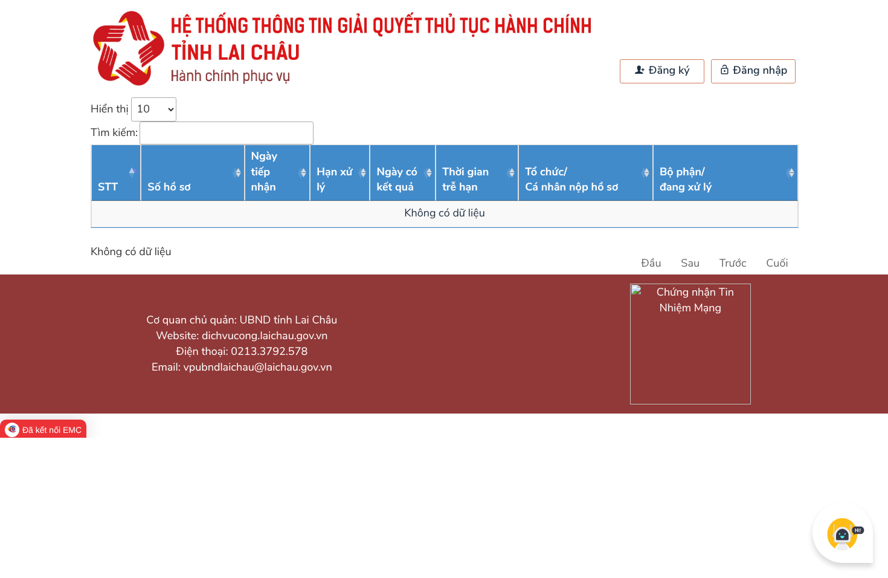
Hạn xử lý (334, 180)
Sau (690, 263)
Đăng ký (667, 70)
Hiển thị (111, 109)
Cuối (777, 263)
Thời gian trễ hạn (465, 180)
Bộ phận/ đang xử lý (686, 180)
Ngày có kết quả (396, 180)
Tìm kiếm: (114, 133)
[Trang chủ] (347, 85)
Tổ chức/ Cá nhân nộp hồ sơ (571, 180)
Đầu (651, 263)
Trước (733, 263)
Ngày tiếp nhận (264, 172)
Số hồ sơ (169, 187)
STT (108, 187)
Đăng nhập (759, 70)
